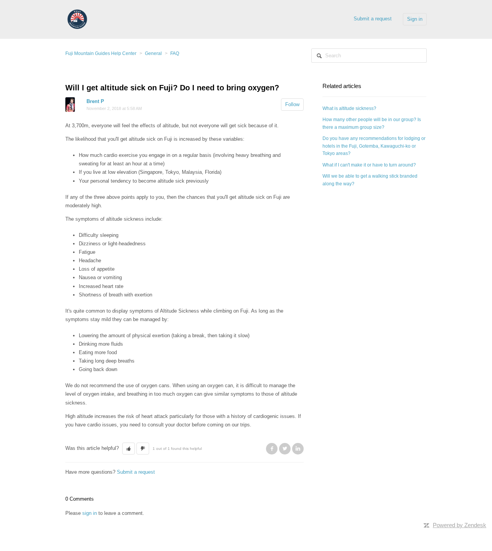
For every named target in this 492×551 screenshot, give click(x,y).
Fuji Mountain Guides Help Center (100, 53)
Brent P (95, 101)
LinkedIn (298, 448)
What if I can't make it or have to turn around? (369, 165)
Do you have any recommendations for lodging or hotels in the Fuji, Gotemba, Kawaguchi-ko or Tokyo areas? (374, 146)
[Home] (77, 19)
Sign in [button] (414, 19)
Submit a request (373, 19)
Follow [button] (292, 104)
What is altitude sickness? (349, 108)
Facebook (272, 448)
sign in (89, 513)
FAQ (174, 53)
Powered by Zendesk (459, 525)
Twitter (285, 448)
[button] (128, 449)
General (153, 53)
